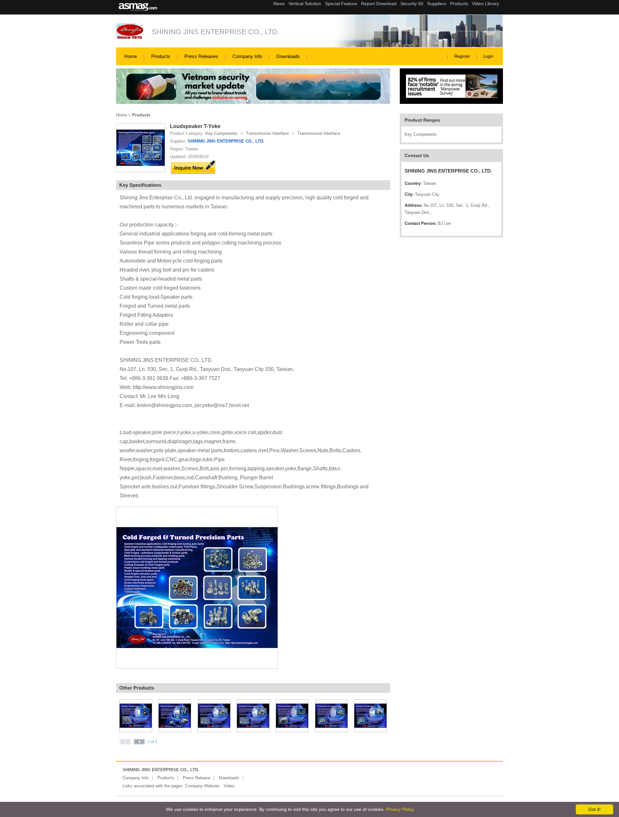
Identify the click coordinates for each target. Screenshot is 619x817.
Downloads (288, 56)
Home (130, 56)
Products (160, 56)
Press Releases (201, 56)
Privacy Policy (400, 809)
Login (488, 56)
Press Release (196, 777)
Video (229, 785)
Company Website (202, 785)
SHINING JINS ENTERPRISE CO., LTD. (215, 32)
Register (462, 56)
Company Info (247, 56)
